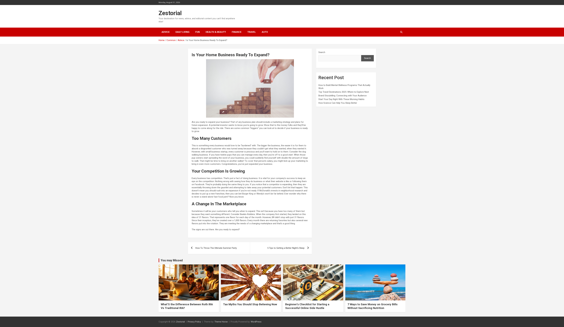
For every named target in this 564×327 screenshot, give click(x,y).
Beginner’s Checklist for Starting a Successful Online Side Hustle (307, 306)
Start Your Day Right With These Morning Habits (341, 99)
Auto (265, 32)
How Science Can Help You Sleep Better (337, 103)
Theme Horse (221, 321)
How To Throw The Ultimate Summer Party (216, 248)
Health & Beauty (216, 32)
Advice (166, 32)
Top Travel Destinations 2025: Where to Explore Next (343, 92)
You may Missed (172, 260)
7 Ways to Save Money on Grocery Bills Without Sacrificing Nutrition (372, 306)
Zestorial (170, 13)
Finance (236, 32)
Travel (251, 32)
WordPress (256, 321)
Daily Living (182, 32)
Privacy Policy (194, 321)
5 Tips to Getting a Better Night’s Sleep (285, 248)
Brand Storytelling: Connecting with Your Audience (342, 95)
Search (321, 52)
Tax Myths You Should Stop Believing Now (250, 304)
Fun (197, 32)
